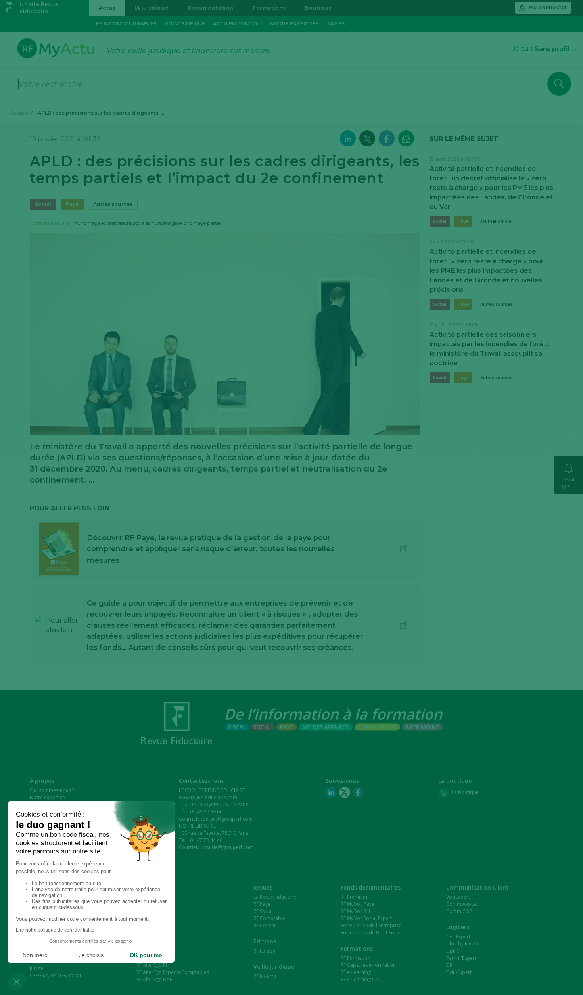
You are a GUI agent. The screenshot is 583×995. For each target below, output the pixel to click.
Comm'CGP (459, 911)
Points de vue (185, 24)
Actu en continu (237, 24)
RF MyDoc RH (355, 911)
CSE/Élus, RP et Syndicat (55, 975)
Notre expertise (294, 24)
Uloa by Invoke (462, 943)
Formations (269, 8)
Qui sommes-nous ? (52, 790)
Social (43, 204)
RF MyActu (264, 976)
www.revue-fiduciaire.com (208, 797)
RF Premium (354, 896)
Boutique (318, 8)
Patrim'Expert (461, 958)
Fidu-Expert (459, 972)
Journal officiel (496, 221)
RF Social (263, 911)
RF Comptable (269, 918)
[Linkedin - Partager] (348, 138)
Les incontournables (125, 24)
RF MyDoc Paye (357, 904)
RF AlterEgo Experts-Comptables (172, 972)
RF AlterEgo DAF (154, 979)
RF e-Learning (356, 972)
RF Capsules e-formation (368, 965)
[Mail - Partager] (406, 138)
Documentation (211, 8)
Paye (72, 204)
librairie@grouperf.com (226, 847)
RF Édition (264, 950)
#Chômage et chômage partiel (186, 223)
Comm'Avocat (462, 904)
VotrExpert (458, 896)
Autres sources (112, 204)
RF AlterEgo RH (152, 965)
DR (449, 965)
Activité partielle (50, 223)
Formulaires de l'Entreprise (371, 925)
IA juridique (151, 8)
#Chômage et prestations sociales (112, 223)
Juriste (37, 968)
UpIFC (453, 950)
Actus (107, 8)
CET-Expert (458, 936)
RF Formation (355, 958)
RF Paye (261, 904)
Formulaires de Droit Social (371, 932)
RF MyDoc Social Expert (366, 918)
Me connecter (548, 7)
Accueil (19, 113)
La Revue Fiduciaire (274, 896)
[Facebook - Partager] (387, 138)
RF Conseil (264, 925)
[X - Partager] (367, 138)
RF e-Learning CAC (361, 979)
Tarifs (335, 24)
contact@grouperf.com (226, 818)
